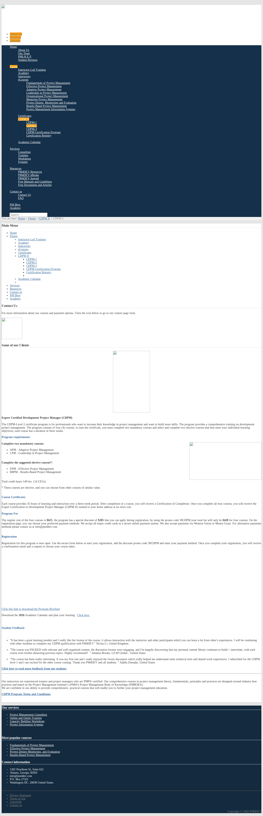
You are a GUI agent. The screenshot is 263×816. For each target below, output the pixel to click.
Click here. (83, 615)
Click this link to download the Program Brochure (31, 609)
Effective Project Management (27, 748)
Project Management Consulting (28, 714)
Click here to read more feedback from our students (34, 668)
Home (21, 218)
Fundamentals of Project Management (32, 745)
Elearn (32, 218)
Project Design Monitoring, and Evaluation (35, 751)
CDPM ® (44, 218)
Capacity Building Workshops (27, 721)
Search (5, 214)
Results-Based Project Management (30, 755)
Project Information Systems (26, 724)
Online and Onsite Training (26, 718)
